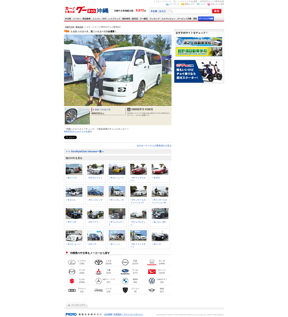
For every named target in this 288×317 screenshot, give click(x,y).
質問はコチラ (190, 4)
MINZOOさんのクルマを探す (78, 131)
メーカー (77, 18)
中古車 (68, 18)
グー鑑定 (144, 18)
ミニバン (96, 18)
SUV (104, 18)
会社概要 (108, 314)
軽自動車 (87, 18)
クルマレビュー (169, 18)
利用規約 (118, 314)
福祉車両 (126, 18)
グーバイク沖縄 (206, 18)
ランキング (155, 18)
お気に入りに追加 (217, 4)
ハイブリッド (114, 18)
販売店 (162, 11)
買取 (195, 18)
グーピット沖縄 (184, 18)
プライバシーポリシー (133, 314)
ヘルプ (202, 4)
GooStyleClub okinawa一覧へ (85, 151)
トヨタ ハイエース (101, 109)
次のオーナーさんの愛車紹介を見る (154, 145)
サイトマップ (174, 4)
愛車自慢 (79, 27)
